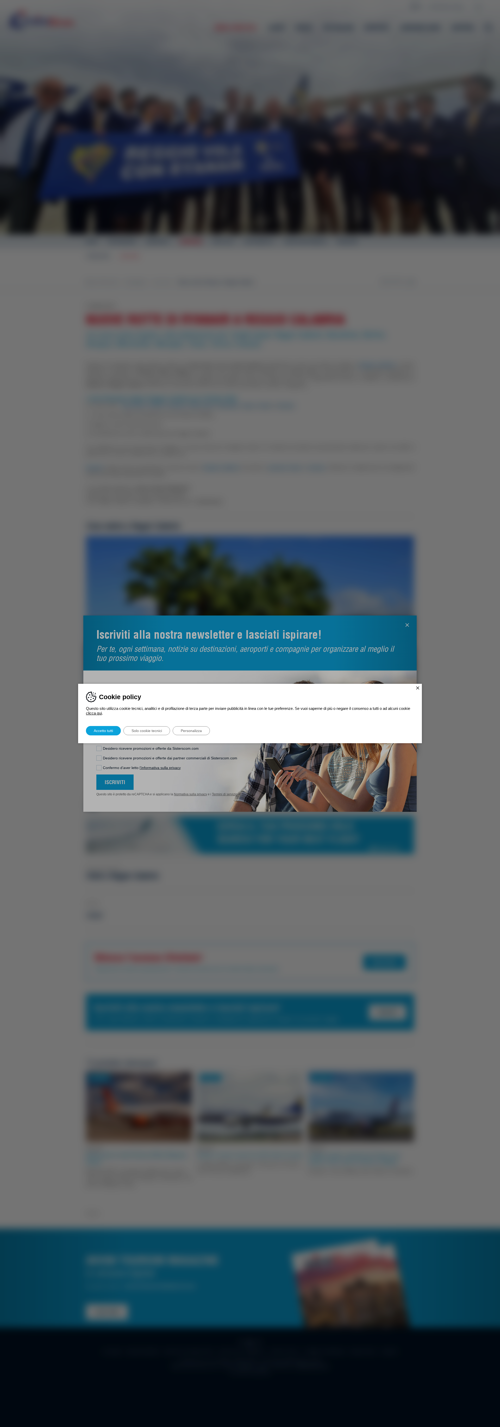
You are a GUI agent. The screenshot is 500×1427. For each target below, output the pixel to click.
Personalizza (191, 731)
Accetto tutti (103, 731)
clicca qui (94, 713)
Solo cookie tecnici (147, 731)
